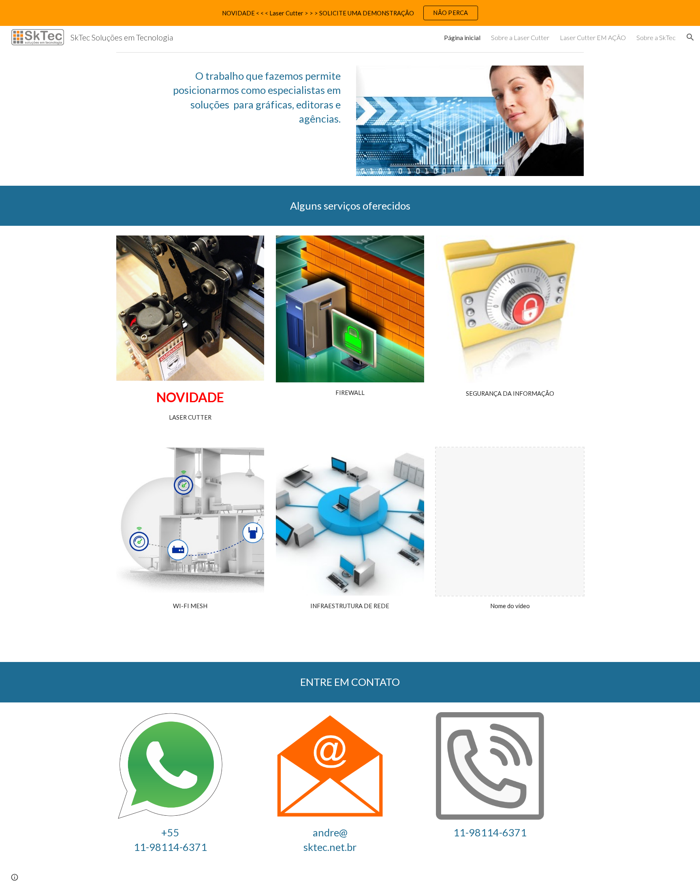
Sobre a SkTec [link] (656, 37)
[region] (350, 13)
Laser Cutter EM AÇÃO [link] (593, 37)
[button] (690, 37)
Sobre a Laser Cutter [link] (520, 37)
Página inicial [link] (462, 37)
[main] (250, 97)
